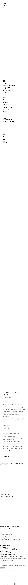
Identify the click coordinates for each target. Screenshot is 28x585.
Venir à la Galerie (7, 87)
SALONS (5, 111)
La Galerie (2, 543)
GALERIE (5, 83)
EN (3, 7)
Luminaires (5, 95)
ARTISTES (5, 92)
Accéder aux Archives (8, 89)
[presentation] (15, 584)
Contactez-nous (3, 542)
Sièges (4, 99)
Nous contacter (6, 90)
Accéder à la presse (4, 547)
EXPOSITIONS (6, 113)
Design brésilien (6, 106)
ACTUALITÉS (6, 109)
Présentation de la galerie (9, 85)
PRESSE (4, 116)
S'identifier (5, 5)
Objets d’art (5, 102)
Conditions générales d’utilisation (7, 553)
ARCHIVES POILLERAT (8, 107)
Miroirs (4, 97)
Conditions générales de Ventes (7, 554)
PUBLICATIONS (6, 114)
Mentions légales (4, 551)
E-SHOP (4, 118)
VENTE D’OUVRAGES (7, 119)
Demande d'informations (8, 451)
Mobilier (5, 101)
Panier (4, 3)
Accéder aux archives (5, 545)
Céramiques (5, 104)
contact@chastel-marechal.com (9, 536)
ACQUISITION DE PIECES (9, 121)
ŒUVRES (5, 94)
